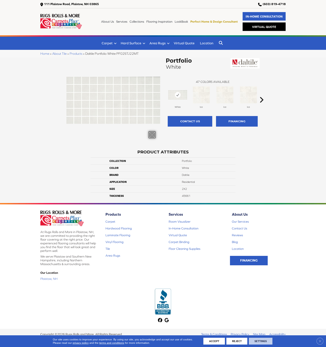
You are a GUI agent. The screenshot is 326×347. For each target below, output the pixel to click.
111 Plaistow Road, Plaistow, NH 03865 (71, 4)
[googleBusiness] (166, 320)
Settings (260, 341)
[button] (264, 16)
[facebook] (160, 320)
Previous (164, 94)
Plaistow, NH (49, 278)
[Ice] (201, 94)
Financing (236, 121)
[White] (177, 95)
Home (44, 53)
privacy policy (81, 342)
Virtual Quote (184, 43)
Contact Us (190, 121)
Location (206, 43)
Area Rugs (157, 43)
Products (76, 53)
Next (261, 94)
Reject (237, 341)
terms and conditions (111, 342)
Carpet (107, 43)
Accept (214, 341)
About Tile (59, 53)
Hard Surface (131, 43)
